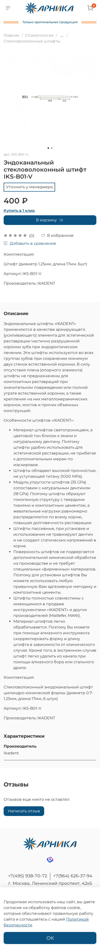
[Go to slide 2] (51, 148)
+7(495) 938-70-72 (27, 876)
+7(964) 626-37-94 (72, 876)
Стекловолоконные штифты (32, 41)
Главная (11, 35)
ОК (50, 938)
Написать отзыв (24, 811)
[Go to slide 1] (48, 148)
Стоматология (39, 35)
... (62, 35)
